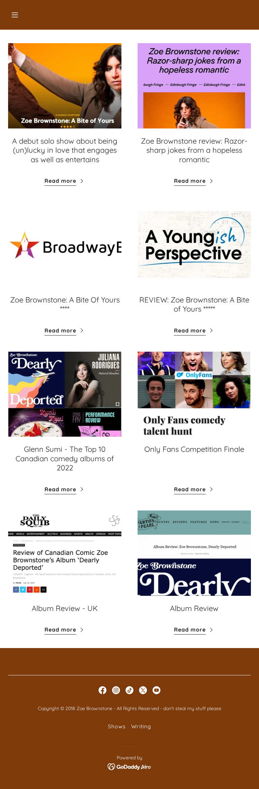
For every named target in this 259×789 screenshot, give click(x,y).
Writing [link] (141, 726)
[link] (102, 690)
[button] (36, 15)
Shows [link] (117, 726)
